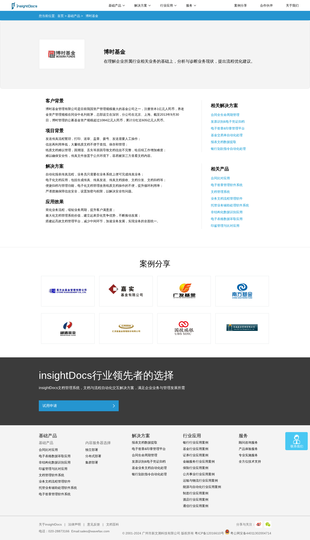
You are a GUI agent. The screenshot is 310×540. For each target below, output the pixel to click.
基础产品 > (76, 16)
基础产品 (114, 5)
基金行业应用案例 (195, 449)
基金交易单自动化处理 (227, 135)
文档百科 (112, 524)
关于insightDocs (50, 524)
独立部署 (91, 450)
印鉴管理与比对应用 (225, 225)
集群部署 (91, 462)
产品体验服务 (248, 449)
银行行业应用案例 (195, 442)
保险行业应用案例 (195, 468)
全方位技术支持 (250, 461)
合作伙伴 (266, 5)
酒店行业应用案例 (195, 499)
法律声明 (74, 524)
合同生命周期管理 (144, 455)
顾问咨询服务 (248, 442)
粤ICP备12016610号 (209, 533)
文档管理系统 (220, 192)
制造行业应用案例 (195, 493)
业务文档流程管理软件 (227, 198)
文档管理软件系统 (51, 475)
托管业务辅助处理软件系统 (230, 205)
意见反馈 (93, 524)
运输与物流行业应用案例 (200, 480)
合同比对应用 (220, 178)
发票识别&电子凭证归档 (228, 121)
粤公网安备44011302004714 (250, 533)
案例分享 (240, 5)
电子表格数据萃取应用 (227, 219)
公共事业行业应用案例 (199, 474)
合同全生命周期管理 (225, 115)
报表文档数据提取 (223, 142)
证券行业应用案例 (195, 455)
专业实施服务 (248, 455)
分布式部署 (93, 456)
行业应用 (166, 5)
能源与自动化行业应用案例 (202, 487)
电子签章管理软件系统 (227, 185)
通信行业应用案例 (195, 506)
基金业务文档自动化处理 (149, 468)
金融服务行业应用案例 (199, 461)
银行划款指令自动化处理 (228, 149)
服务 (189, 5)
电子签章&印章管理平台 (228, 128)
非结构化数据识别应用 (227, 212)
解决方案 (140, 5)
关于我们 (292, 5)
